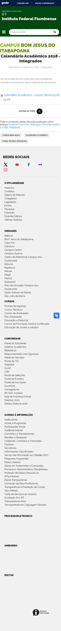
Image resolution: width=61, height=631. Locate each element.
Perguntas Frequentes (16, 458)
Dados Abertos (12, 462)
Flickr (40, 164)
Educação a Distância (16, 320)
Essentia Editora (13, 216)
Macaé (8, 271)
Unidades (10, 231)
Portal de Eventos (14, 378)
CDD (6, 371)
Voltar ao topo (27, 111)
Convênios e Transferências (19, 433)
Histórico (9, 187)
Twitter (5, 164)
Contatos (9, 191)
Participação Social (14, 426)
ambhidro (10, 545)
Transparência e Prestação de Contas (24, 487)
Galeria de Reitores (14, 195)
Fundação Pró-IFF (14, 497)
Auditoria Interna (13, 430)
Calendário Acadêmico (37, 135)
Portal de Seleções (14, 375)
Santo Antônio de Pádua (17, 292)
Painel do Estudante (15, 343)
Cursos (9, 301)
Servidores (10, 448)
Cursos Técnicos (13, 309)
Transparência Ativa (15, 501)
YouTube (17, 164)
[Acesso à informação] (41, 612)
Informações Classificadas (18, 451)
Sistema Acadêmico (15, 347)
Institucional (10, 419)
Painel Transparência (15, 480)
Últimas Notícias (13, 219)
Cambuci (9, 246)
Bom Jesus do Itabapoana (18, 239)
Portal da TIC (11, 361)
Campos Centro (13, 250)
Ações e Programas (15, 423)
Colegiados (10, 198)
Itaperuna (9, 267)
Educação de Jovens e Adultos (21, 327)
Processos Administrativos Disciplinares (26, 469)
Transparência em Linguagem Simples (25, 504)
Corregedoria (11, 389)
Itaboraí (8, 264)
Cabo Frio (9, 242)
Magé (7, 274)
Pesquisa (9, 209)
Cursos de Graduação (16, 313)
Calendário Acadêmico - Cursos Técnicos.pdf (31, 95)
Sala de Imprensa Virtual (17, 396)
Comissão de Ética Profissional (21, 483)
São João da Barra (14, 296)
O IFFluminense (14, 183)
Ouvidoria (9, 386)
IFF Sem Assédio (13, 393)
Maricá (8, 278)
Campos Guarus (13, 253)
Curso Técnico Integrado (14, 141)
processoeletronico (18, 516)
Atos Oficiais (11, 490)
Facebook (28, 164)
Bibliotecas (10, 350)
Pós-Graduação (13, 316)
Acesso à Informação (18, 415)
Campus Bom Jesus (11, 135)
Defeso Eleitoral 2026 (16, 403)
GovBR (5, 3)
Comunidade (12, 338)
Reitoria (8, 235)
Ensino (8, 205)
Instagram (5, 169)
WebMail (9, 364)
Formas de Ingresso (15, 306)
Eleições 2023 (11, 400)
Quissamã (9, 281)
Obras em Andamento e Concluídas (24, 465)
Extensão (9, 212)
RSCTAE (9, 575)
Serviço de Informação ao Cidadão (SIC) (26, 455)
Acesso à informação (44, 3)
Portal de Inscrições (15, 382)
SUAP (7, 368)
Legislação (10, 202)
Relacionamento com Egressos (21, 354)
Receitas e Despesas (15, 437)
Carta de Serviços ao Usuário (20, 494)
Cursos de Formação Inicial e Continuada (26, 323)
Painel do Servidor (14, 357)
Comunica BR (22, 3)
